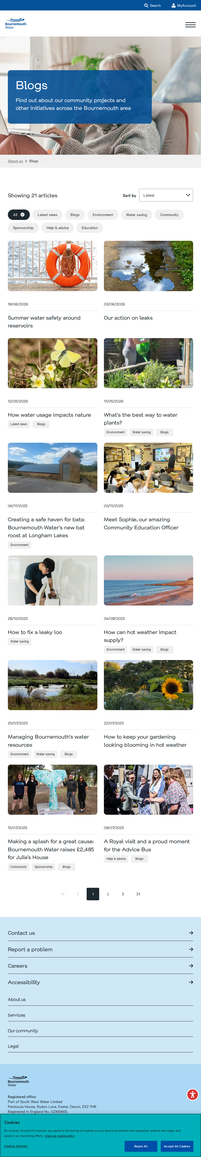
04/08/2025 (114, 618)
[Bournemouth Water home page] (15, 23)
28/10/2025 (18, 618)
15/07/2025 (17, 827)
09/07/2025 (114, 827)
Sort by (129, 195)
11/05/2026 (114, 401)
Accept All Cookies (177, 1146)
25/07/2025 (18, 723)
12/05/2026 (18, 401)
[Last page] (138, 894)
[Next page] (123, 894)
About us (15, 160)
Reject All (140, 1146)
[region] (100, 1135)
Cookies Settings (15, 1146)
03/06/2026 (114, 304)
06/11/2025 (17, 505)
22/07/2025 (114, 723)
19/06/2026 (18, 304)
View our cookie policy (60, 1136)
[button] (192, 1094)
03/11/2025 (113, 505)
